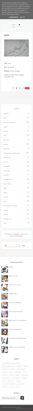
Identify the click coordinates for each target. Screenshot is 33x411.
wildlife (6, 214)
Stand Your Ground (15, 285)
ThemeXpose (28, 409)
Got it (22, 17)
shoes (5, 192)
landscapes (7, 170)
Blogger (20, 236)
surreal (6, 197)
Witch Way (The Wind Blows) (17, 320)
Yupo (5, 223)
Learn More (13, 17)
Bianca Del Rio (13, 276)
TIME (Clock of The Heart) (17, 347)
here (12, 77)
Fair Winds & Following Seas (17, 338)
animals (6, 131)
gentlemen (7, 166)
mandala (6, 175)
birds (5, 135)
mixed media (7, 184)
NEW (5, 188)
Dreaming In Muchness (16, 311)
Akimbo (11, 267)
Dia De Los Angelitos (15, 302)
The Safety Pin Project (10, 206)
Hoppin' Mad (13, 293)
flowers (6, 162)
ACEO (5, 118)
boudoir (6, 144)
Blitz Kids (6, 140)
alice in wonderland (9, 122)
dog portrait (7, 157)
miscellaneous (8, 179)
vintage (6, 210)
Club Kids (6, 149)
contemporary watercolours (12, 153)
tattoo (5, 201)
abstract (6, 113)
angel (5, 127)
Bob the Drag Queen (15, 329)
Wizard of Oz (7, 219)
